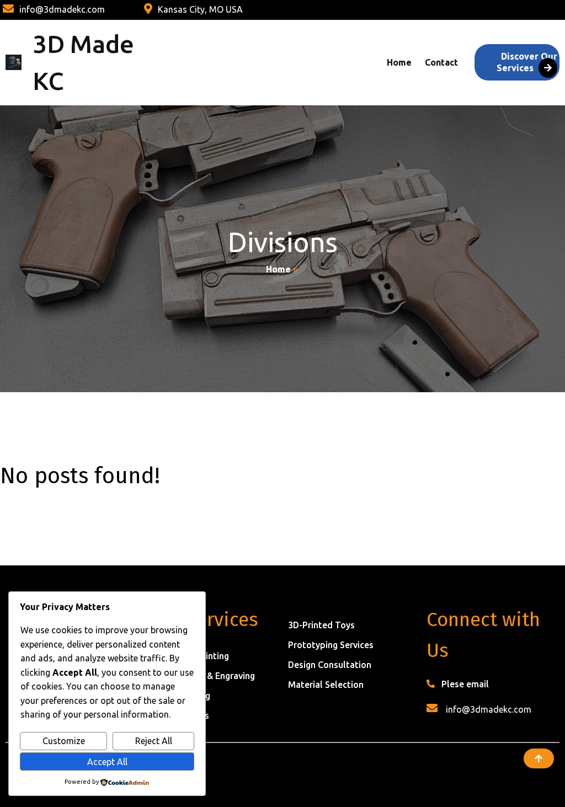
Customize (63, 741)
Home (278, 269)
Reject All (153, 741)
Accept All (107, 762)
